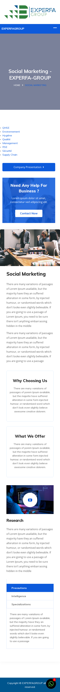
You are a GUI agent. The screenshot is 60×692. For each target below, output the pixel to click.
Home (17, 85)
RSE (4, 147)
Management (10, 143)
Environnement (11, 131)
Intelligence (19, 596)
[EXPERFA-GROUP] (30, 11)
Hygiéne (7, 135)
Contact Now (29, 213)
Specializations (21, 604)
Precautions (19, 588)
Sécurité (7, 150)
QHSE (5, 127)
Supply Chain (9, 154)
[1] (51, 683)
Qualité (6, 139)
